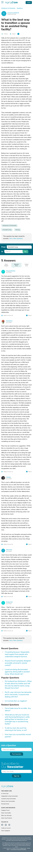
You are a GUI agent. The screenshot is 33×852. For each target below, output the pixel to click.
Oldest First (26, 265)
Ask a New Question (16, 238)
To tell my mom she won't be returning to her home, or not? (16, 729)
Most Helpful (6, 265)
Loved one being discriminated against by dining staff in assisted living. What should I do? (17, 671)
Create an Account (6, 828)
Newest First (16, 265)
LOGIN (28, 2)
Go (25, 252)
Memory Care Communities (8, 801)
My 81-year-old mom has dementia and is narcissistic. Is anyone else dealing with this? (18, 694)
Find (3, 247)
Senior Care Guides (6, 813)
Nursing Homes (5, 804)
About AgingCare (5, 830)
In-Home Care (4, 793)
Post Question (16, 754)
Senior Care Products (6, 818)
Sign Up (16, 776)
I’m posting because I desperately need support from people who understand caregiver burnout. (17, 654)
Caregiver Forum (5, 810)
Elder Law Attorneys (6, 815)
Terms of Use (23, 848)
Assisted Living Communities (8, 798)
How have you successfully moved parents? (18, 735)
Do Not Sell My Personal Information (18, 849)
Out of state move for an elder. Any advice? (18, 709)
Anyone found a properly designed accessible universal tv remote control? (18, 663)
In (2, 251)
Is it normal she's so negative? (16, 701)
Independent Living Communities (9, 796)
